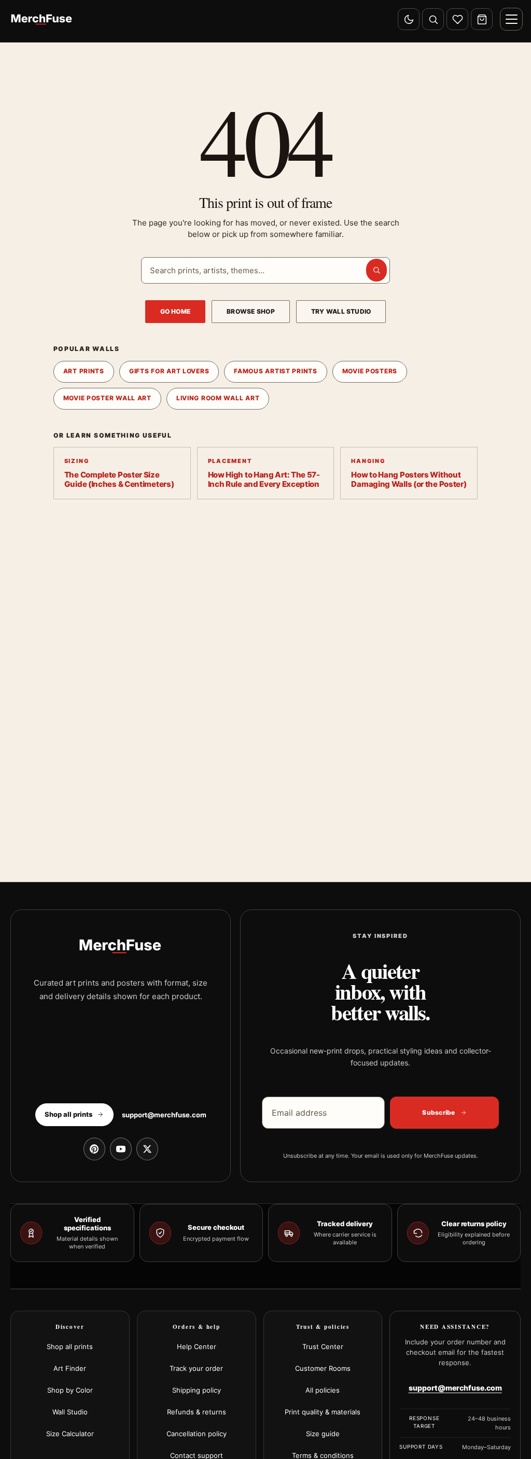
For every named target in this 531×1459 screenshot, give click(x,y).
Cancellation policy (196, 1433)
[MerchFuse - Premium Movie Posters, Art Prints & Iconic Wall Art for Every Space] (41, 19)
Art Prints (83, 371)
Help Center (196, 1346)
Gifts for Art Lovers (169, 371)
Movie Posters (369, 371)
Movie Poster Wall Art (107, 398)
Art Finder (69, 1368)
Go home (175, 311)
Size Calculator (70, 1433)
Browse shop (251, 311)
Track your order (196, 1368)
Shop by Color (70, 1390)
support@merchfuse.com (164, 1115)
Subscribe (438, 1112)
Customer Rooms (323, 1368)
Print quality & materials (322, 1412)
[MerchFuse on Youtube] (121, 1149)
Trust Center (322, 1346)
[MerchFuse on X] (147, 1149)
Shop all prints (70, 1346)
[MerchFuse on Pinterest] (94, 1149)
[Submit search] (376, 270)
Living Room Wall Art (217, 398)
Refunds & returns (196, 1412)
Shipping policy (196, 1390)
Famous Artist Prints (275, 371)
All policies (322, 1390)
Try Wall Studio (341, 311)
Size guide (323, 1433)
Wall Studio (70, 1412)
